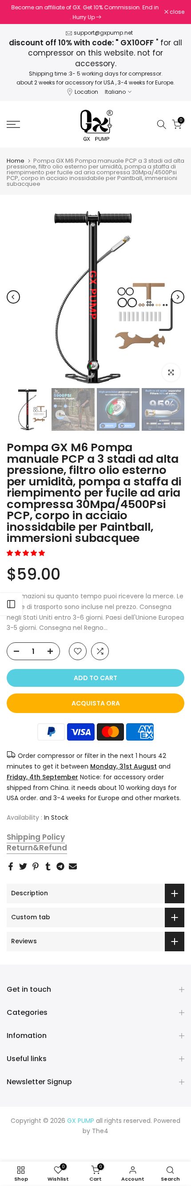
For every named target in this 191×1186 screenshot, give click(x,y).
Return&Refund (37, 847)
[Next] (177, 297)
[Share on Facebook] (11, 866)
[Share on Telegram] (60, 866)
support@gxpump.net (103, 32)
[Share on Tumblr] (48, 866)
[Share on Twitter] (23, 866)
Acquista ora (96, 703)
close (176, 12)
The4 (100, 1130)
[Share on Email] (73, 866)
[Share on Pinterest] (36, 866)
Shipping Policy (36, 837)
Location (86, 92)
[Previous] (13, 297)
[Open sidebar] (11, 604)
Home (15, 160)
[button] (27, 553)
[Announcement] (85, 12)
